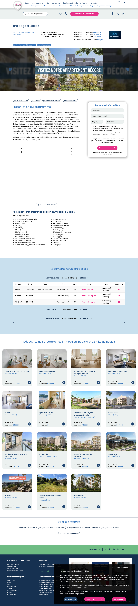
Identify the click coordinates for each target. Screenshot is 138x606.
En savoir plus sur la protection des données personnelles (107, 153)
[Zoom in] (71, 148)
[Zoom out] (71, 151)
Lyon (8, 584)
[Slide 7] (69, 88)
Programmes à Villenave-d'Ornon (52, 527)
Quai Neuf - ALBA (46, 413)
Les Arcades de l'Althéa (117, 371)
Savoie (9, 588)
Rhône (9, 583)
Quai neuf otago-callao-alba (17, 371)
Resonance (113, 413)
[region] (46, 172)
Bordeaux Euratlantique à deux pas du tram (84, 372)
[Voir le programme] (29, 382)
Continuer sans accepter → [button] (119, 567)
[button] (124, 2)
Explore (8, 495)
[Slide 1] (57, 88)
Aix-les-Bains (11, 594)
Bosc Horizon (79, 495)
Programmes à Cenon (111, 527)
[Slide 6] (67, 88)
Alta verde (43, 454)
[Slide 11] (76, 88)
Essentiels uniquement (95, 599)
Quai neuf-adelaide (47, 371)
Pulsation (9, 413)
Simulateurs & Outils (70, 3)
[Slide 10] (74, 88)
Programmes (34, 3)
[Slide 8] (71, 88)
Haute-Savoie (12, 590)
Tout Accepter (119, 599)
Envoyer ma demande (107, 148)
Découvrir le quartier (47, 205)
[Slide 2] (59, 88)
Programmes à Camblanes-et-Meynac (83, 527)
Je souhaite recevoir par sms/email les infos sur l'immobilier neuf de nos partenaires (108, 134)
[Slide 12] (78, 88)
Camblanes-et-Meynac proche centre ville (83, 414)
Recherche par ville (45, 588)
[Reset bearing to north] (71, 154)
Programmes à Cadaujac (69, 533)
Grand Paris (11, 580)
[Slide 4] (63, 88)
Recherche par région (46, 584)
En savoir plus (70, 599)
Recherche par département (48, 586)
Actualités (84, 3)
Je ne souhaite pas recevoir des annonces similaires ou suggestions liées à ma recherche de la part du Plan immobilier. (108, 128)
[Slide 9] (73, 88)
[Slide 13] (80, 88)
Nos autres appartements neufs (89, 40)
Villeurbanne (11, 586)
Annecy (9, 592)
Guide (53, 3)
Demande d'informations (84, 14)
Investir (94, 3)
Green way (112, 454)
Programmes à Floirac (27, 527)
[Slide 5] (65, 88)
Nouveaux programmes (47, 590)
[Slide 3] (61, 88)
